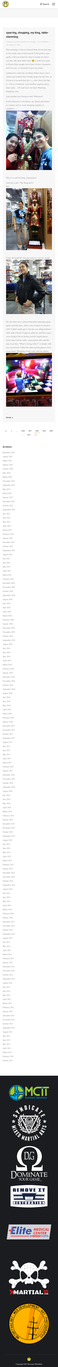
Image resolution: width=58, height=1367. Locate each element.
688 (37, 430)
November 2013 (9, 925)
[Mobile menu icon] (53, 4)
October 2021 (8, 546)
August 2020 (7, 599)
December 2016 (9, 774)
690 (51, 430)
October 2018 (8, 685)
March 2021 (7, 575)
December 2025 (9, 452)
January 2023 (8, 497)
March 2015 (7, 860)
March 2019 (7, 664)
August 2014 (7, 889)
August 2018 (7, 693)
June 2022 (6, 517)
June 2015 (6, 848)
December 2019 (9, 628)
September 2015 (9, 836)
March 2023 (7, 493)
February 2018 (8, 717)
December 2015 (9, 823)
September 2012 (9, 978)
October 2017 (8, 734)
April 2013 (7, 950)
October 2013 (8, 930)
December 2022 (9, 501)
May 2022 (6, 521)
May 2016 (6, 803)
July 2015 (6, 844)
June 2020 (6, 607)
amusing (9, 41)
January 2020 (8, 624)
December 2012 (9, 966)
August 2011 (7, 1032)
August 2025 (7, 456)
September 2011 (9, 1027)
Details (8, 417)
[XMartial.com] (29, 1299)
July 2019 (6, 648)
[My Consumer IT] (29, 1100)
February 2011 (8, 1056)
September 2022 (9, 509)
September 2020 (9, 595)
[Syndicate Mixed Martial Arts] (29, 1142)
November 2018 (9, 681)
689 (44, 430)
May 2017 (6, 754)
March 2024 (7, 477)
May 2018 (6, 705)
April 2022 (7, 526)
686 (23, 430)
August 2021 (7, 554)
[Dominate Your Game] (29, 1182)
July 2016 (6, 795)
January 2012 (8, 1011)
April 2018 (7, 709)
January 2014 (8, 917)
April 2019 (7, 660)
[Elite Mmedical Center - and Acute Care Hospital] (29, 1253)
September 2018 (9, 689)
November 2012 (9, 970)
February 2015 (8, 864)
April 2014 (7, 905)
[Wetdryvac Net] (29, 1345)
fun (28, 41)
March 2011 (7, 1052)
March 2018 (7, 713)
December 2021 (9, 542)
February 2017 (8, 766)
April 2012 (7, 999)
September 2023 (9, 485)
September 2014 (9, 885)
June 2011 (6, 1040)
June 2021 (6, 562)
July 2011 (6, 1036)
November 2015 (9, 828)
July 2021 (6, 558)
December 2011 (9, 1015)
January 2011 (8, 1060)
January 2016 (8, 819)
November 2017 (9, 730)
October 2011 (8, 1023)
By (43, 41)
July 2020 (6, 603)
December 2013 (9, 921)
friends (23, 41)
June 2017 (6, 750)
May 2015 (6, 852)
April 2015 (7, 856)
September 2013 (9, 934)
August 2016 (7, 791)
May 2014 (6, 901)
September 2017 (9, 738)
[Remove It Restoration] (29, 1208)
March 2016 (7, 811)
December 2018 (9, 677)
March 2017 (7, 762)
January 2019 (8, 672)
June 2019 (6, 652)
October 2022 (8, 505)
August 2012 (7, 983)
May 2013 (6, 946)
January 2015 (8, 868)
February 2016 (8, 815)
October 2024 (8, 468)
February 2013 (8, 958)
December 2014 (9, 872)
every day (16, 41)
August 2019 (7, 644)
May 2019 (6, 656)
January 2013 (8, 962)
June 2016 (6, 799)
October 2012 (8, 974)
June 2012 (6, 991)
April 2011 (7, 1048)
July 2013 (6, 942)
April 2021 (7, 570)
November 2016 (9, 779)
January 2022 (8, 538)
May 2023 (6, 489)
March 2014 (7, 909)
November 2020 (9, 587)
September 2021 (9, 550)
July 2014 (6, 893)
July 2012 (6, 987)
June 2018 (6, 701)
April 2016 (7, 807)
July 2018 (6, 697)
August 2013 (7, 938)
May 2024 (6, 473)
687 (30, 430)
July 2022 (6, 513)
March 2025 (7, 460)
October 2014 (8, 881)
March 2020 (7, 615)
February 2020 (8, 619)
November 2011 (9, 1019)
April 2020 (7, 611)
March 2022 (7, 530)
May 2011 (6, 1044)
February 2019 (8, 668)
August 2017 (7, 742)
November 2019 (9, 632)
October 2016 (8, 783)
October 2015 (8, 832)
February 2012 (8, 1007)
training (33, 41)
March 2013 (7, 954)
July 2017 (6, 746)
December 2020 (9, 583)
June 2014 (6, 897)
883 (29, 434)
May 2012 (6, 995)
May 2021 (6, 566)
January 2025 (8, 464)
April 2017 (7, 758)
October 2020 (8, 591)
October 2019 (8, 636)
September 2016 (9, 787)
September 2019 (9, 640)
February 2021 (8, 579)
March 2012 (7, 1003)
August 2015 (7, 840)
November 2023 (9, 481)
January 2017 (8, 770)
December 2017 (9, 726)
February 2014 (8, 913)
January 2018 (8, 721)
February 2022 (8, 534)
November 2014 (9, 876)
